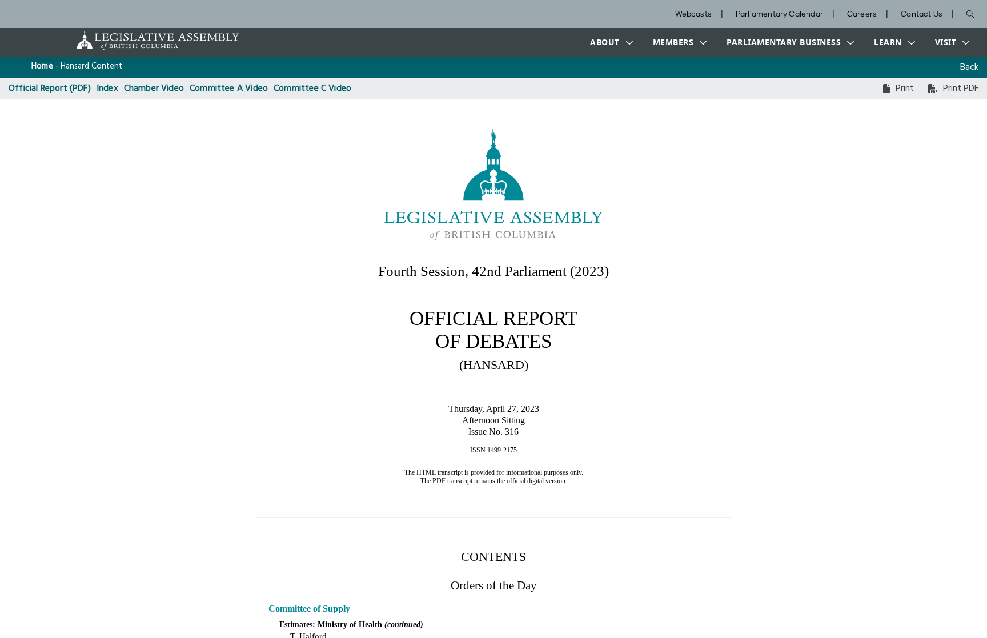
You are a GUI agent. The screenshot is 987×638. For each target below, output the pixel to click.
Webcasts (693, 14)
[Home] (122, 40)
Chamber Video (154, 88)
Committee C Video (312, 88)
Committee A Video (229, 88)
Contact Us (921, 14)
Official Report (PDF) (50, 88)
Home (42, 66)
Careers (862, 14)
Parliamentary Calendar (779, 14)
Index (107, 88)
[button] (609, 42)
